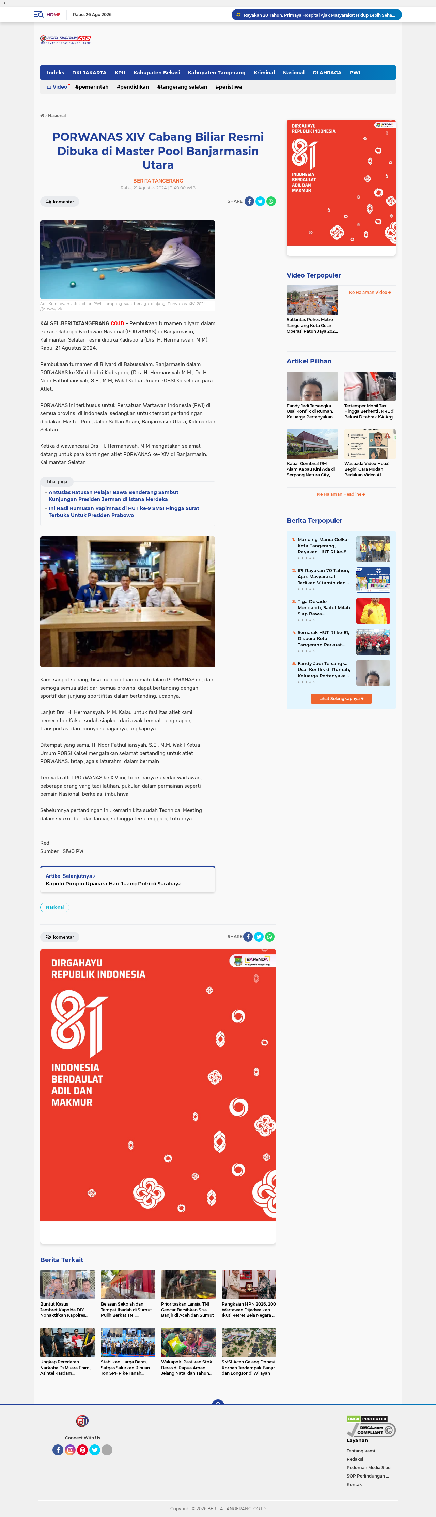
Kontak (354, 1484)
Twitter (97, 1458)
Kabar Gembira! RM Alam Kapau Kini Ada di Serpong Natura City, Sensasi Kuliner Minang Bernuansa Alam (311, 469)
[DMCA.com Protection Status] (367, 1419)
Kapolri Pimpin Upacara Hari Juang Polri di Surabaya (114, 883)
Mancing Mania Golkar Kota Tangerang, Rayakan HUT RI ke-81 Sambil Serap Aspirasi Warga (323, 546)
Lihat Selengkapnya (340, 698)
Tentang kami (361, 1450)
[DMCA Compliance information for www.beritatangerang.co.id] (371, 1430)
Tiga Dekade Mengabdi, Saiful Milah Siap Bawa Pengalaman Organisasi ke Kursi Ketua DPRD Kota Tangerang (324, 608)
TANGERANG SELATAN (184, 87)
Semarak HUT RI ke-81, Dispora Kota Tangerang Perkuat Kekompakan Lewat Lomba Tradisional (323, 639)
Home (53, 15)
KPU (120, 72)
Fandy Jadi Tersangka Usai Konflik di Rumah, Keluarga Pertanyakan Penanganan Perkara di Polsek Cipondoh (311, 411)
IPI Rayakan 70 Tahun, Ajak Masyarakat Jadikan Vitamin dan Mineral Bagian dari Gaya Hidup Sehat (323, 577)
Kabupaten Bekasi (157, 72)
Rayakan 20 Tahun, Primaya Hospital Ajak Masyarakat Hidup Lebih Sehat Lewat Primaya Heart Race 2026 (320, 14)
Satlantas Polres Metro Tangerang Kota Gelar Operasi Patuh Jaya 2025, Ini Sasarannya (312, 325)
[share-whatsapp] (271, 201)
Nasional (294, 72)
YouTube (112, 1458)
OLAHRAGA (327, 72)
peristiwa (230, 87)
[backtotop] (218, 1405)
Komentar (63, 201)
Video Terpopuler (314, 275)
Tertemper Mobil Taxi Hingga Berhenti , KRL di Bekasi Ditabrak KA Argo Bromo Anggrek (369, 411)
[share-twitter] (260, 201)
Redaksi (355, 1459)
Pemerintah (94, 87)
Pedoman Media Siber (369, 1467)
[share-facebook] (249, 201)
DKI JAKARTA (89, 72)
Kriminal (264, 72)
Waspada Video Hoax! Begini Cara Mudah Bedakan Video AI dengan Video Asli (366, 469)
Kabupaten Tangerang (217, 72)
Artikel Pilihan (309, 361)
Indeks (55, 72)
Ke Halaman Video (368, 292)
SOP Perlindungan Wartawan (371, 1476)
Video (60, 87)
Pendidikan (134, 87)
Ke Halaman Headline (339, 494)
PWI (355, 72)
